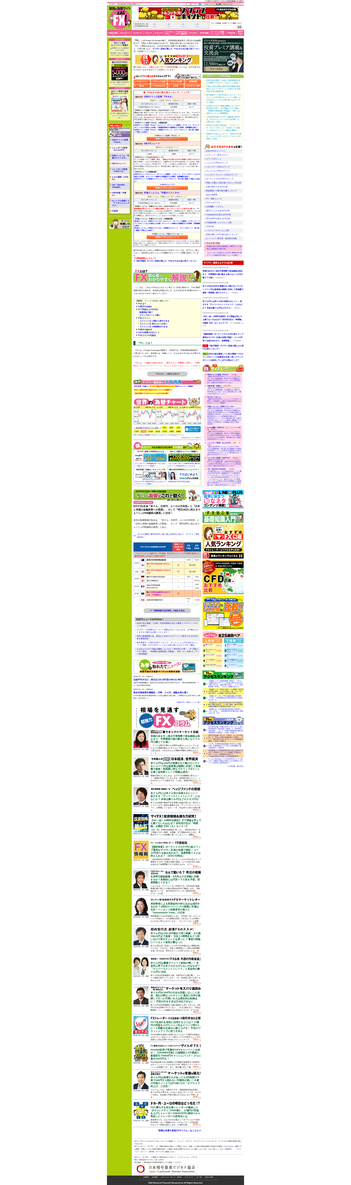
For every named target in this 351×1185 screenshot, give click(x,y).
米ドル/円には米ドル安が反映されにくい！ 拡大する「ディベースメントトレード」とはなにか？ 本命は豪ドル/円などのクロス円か (175, 796)
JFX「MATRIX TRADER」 (118, 186)
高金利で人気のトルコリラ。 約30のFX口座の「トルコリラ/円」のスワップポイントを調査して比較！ (223, 136)
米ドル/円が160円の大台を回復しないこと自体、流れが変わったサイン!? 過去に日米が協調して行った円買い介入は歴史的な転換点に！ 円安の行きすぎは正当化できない (175, 997)
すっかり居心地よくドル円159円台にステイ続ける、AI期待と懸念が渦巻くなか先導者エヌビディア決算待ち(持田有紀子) (225, 761)
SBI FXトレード (119, 163)
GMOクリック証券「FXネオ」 (120, 141)
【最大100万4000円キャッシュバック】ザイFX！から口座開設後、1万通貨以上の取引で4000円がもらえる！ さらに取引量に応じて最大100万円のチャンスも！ (224, 390)
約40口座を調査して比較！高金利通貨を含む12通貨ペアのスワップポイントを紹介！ (168, 624)
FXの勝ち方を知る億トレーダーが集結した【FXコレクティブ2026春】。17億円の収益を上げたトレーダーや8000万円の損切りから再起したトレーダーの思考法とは (175, 1112)
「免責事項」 (228, 1149)
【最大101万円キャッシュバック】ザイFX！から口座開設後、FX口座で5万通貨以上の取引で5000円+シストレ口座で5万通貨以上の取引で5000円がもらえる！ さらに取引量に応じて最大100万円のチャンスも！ (224, 449)
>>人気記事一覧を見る (235, 766)
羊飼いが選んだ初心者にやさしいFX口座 (223, 183)
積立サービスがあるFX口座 (218, 210)
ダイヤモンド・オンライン (162, 1180)
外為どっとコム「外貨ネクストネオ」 (120, 156)
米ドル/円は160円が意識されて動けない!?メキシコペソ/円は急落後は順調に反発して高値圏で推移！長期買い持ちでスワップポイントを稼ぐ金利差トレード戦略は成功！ (176, 767)
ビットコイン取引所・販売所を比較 (221, 238)
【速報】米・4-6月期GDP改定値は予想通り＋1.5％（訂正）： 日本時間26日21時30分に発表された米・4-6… (225, 711)
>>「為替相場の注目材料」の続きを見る (167, 610)
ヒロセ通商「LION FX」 (120, 178)
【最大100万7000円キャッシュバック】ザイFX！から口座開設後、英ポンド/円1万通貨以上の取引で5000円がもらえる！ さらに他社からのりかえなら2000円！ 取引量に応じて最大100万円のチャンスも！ (224, 433)
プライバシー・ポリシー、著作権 (171, 1177)
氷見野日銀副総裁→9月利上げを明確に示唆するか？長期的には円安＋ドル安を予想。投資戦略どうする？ (175, 879)
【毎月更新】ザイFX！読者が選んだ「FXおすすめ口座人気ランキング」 (166, 261)
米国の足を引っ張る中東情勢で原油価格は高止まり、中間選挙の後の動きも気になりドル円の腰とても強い (175, 739)
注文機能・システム (214, 206)
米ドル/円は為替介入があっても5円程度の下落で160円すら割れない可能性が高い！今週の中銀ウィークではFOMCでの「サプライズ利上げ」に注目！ (175, 1082)
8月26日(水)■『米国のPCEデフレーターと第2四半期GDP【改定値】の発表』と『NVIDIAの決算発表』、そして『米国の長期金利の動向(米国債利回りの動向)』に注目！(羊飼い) (226, 730)
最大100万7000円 (119, 62)
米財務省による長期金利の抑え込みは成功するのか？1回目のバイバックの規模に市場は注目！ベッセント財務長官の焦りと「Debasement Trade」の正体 (175, 908)
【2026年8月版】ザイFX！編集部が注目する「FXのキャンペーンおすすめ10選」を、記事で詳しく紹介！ (223, 119)
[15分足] (157, 431)
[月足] (178, 427)
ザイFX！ (215, 1180)
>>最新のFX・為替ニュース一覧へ (188, 702)
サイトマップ (189, 1177)
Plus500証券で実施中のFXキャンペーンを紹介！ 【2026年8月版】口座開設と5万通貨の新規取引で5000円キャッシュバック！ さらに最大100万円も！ (176, 1054)
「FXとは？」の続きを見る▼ (167, 374)
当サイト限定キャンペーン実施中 (119, 44)
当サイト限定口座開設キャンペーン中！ (119, 92)
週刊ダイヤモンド (177, 1180)
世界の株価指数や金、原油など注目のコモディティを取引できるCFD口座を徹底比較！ (167, 637)
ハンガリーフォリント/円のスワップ (221, 175)
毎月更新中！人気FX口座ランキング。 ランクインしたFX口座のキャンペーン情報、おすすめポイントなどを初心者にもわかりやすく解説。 (167, 643)
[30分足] (164, 431)
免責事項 (146, 1177)
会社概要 (155, 1177)
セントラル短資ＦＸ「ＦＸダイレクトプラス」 (120, 203)
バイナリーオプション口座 (217, 230)
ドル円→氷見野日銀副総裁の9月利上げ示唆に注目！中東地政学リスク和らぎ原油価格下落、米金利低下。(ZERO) (225, 746)
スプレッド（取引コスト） (217, 155)
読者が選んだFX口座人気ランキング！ (222, 234)
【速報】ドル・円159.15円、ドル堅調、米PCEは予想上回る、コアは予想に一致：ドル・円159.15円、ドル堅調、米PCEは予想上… (225, 691)
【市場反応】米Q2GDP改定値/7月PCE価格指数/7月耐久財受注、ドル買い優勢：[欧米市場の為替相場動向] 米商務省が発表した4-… (225, 704)
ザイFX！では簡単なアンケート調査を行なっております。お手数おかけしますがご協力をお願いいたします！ (168, 631)
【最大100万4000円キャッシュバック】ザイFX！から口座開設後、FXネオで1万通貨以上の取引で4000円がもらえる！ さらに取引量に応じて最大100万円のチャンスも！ (224, 379)
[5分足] (143, 431)
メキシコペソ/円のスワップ (218, 167)
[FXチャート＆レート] (193, 429)
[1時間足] (171, 431)
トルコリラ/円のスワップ (217, 163)
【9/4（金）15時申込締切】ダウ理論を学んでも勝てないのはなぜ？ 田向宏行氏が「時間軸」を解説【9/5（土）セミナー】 (176, 823)
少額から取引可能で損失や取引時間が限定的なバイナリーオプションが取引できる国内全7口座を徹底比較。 (223, 88)
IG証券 (115, 211)
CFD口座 (210, 226)
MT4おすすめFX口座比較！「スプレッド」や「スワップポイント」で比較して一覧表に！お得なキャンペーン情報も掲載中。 (223, 127)
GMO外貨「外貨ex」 (119, 194)
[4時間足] (178, 431)
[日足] (164, 427)
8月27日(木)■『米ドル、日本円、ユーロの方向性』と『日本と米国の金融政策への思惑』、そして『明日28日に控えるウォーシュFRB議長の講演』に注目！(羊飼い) (225, 738)
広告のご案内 (209, 1177)
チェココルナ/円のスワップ (218, 171)
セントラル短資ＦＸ (195, 437)
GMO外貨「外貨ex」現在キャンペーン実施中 (163, 386)
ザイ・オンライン (190, 1180)
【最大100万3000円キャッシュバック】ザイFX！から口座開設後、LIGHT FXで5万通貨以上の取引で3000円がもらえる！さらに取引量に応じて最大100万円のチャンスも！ (224, 462)
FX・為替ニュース (214, 199)
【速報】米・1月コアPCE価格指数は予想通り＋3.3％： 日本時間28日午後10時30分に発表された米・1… (225, 698)
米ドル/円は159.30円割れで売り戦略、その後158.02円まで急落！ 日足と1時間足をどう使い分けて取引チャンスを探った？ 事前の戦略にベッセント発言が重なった (176, 938)
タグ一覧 (199, 1177)
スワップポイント (213, 159)
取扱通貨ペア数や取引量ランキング (221, 191)
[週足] (171, 427)
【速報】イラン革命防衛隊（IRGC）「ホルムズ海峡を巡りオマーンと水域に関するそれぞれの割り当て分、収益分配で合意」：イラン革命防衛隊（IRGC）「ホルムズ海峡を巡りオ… (225, 684)
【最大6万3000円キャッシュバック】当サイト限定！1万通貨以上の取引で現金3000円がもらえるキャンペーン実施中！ (224, 400)
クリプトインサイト (204, 1180)
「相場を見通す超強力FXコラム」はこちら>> (178, 1130)
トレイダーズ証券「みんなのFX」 (119, 149)
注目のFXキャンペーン (216, 151)
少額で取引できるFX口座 (217, 187)
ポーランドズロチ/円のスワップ (219, 179)
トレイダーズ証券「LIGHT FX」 (119, 170)
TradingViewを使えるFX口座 (218, 214)
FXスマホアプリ (213, 203)
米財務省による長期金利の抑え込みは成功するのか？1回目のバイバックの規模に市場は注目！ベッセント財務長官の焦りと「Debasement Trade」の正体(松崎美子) (225, 753)
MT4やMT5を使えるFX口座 (218, 218)
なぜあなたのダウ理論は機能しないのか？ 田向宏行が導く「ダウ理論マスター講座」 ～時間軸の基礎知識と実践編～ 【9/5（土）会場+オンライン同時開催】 (168, 651)
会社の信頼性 (212, 195)
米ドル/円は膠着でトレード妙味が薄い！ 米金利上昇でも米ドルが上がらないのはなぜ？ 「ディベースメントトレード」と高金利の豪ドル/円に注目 (175, 967)
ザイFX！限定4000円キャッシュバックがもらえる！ (119, 115)
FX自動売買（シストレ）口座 (219, 222)
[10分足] (150, 431)
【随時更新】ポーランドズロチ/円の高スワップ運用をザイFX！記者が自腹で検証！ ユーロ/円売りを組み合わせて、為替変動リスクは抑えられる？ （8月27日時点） (176, 851)
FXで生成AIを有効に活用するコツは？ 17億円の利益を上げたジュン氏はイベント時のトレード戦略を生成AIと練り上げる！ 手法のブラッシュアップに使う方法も (176, 1026)
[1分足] (136, 431)
